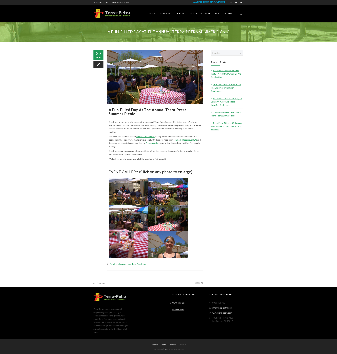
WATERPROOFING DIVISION (209, 2)
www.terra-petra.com (222, 312)
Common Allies (152, 143)
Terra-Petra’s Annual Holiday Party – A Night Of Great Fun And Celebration (226, 73)
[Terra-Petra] (111, 13)
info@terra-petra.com (120, 2)
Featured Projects (199, 14)
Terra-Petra (168, 349)
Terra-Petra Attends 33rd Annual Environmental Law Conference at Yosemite (226, 126)
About (163, 344)
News (218, 14)
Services (180, 14)
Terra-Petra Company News (120, 264)
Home (153, 14)
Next (197, 282)
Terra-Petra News (139, 264)
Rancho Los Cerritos (145, 136)
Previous (101, 283)
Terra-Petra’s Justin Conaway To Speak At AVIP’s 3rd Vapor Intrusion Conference (226, 101)
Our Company (178, 302)
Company (165, 14)
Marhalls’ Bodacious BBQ (185, 139)
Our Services (178, 309)
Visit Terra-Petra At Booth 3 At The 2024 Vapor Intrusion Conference (226, 87)
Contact (230, 14)
